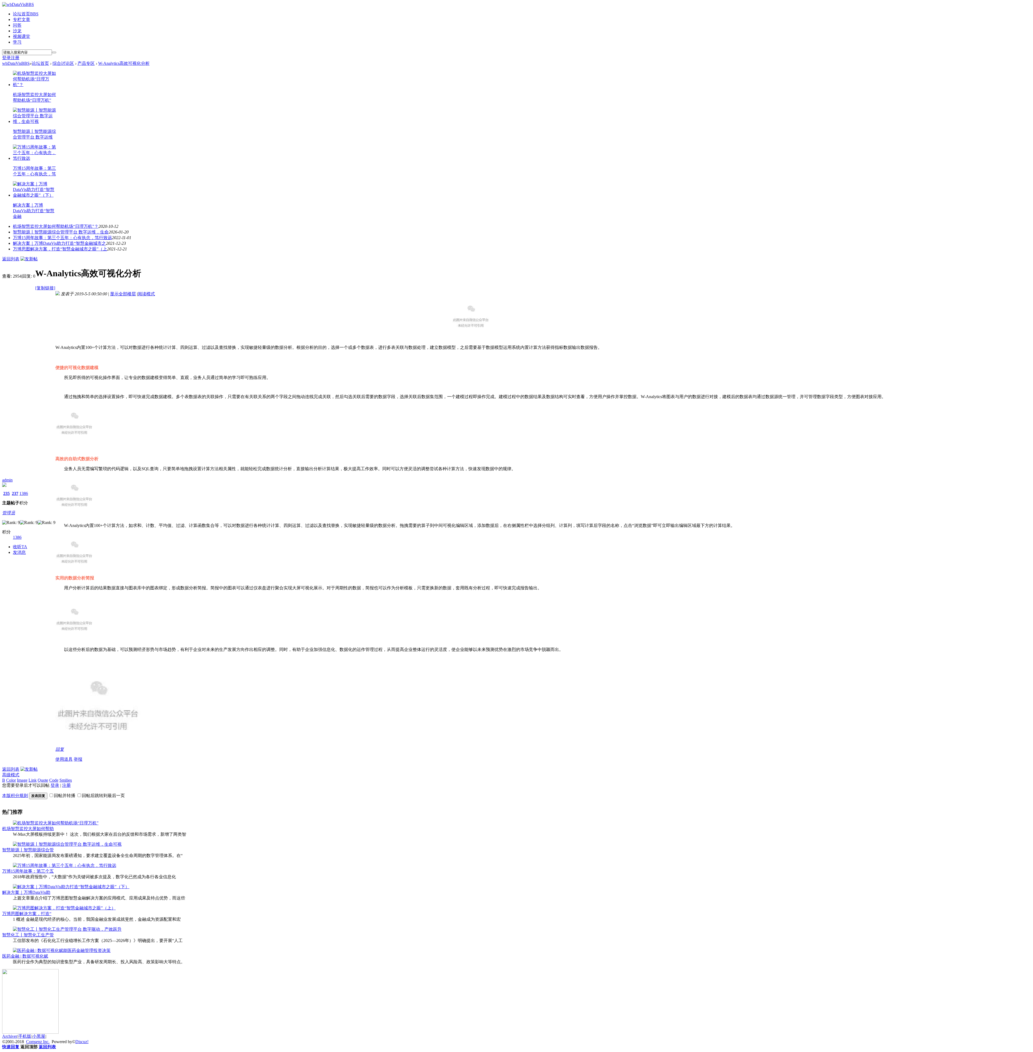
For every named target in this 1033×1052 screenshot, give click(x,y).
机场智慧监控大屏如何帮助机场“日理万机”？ (55, 226)
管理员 (8, 513)
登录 (6, 57)
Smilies (65, 780)
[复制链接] (45, 288)
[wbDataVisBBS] (18, 4)
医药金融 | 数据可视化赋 (25, 956)
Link (33, 780)
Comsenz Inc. (37, 1041)
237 (15, 493)
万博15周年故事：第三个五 (28, 871)
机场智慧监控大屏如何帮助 (28, 828)
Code (53, 780)
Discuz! (82, 1041)
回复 (59, 749)
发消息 (19, 552)
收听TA (20, 546)
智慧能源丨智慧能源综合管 (28, 850)
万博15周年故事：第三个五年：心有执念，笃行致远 (62, 237)
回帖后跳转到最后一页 (103, 795)
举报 (78, 759)
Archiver (9, 1036)
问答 (17, 25)
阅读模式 (146, 294)
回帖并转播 (64, 795)
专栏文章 (21, 19)
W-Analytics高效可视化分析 (124, 63)
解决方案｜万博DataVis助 (26, 892)
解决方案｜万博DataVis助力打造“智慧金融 (33, 211)
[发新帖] (29, 259)
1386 (23, 493)
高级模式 (10, 775)
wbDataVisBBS (16, 63)
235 (6, 493)
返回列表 (10, 259)
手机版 (24, 1036)
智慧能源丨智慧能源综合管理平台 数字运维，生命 (61, 232)
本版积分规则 (15, 795)
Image (22, 780)
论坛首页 (25, 14)
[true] (54, 52)
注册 (15, 57)
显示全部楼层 (123, 294)
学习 (17, 42)
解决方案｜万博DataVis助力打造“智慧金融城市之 (59, 243)
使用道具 (64, 759)
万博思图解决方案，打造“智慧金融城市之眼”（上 (60, 249)
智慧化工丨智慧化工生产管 (28, 935)
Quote (43, 780)
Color (11, 780)
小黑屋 (38, 1036)
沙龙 (17, 31)
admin (7, 480)
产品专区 (86, 63)
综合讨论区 (63, 63)
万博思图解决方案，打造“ (26, 913)
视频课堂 (21, 36)
